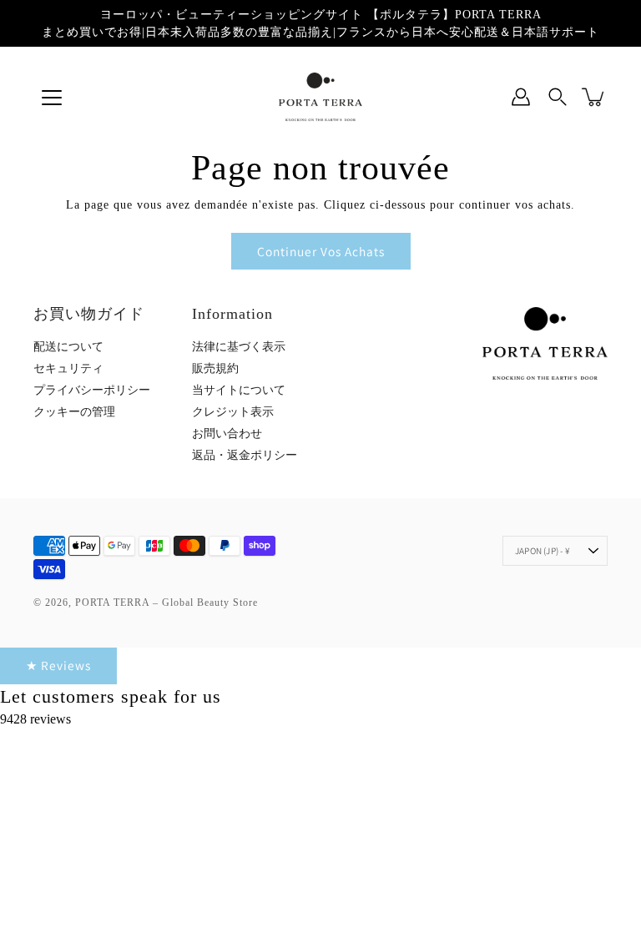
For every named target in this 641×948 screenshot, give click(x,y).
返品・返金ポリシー (244, 455)
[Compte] (520, 96)
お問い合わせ (227, 433)
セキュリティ (68, 368)
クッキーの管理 (74, 412)
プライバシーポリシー (91, 390)
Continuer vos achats (321, 251)
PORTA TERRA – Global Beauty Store (166, 602)
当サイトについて (238, 390)
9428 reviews (35, 719)
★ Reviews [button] (58, 665)
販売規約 (215, 368)
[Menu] (51, 97)
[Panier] (594, 96)
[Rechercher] (557, 96)
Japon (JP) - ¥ (542, 551)
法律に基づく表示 (238, 346)
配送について (68, 346)
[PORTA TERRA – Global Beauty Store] (320, 97)
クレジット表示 (233, 412)
